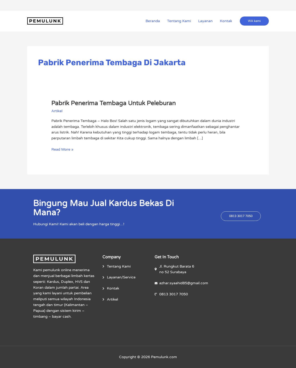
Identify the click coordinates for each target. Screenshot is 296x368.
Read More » (62, 149)
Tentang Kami (179, 21)
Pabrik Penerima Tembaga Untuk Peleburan (113, 103)
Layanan (205, 21)
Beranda (153, 21)
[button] (254, 21)
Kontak (226, 21)
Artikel (56, 111)
